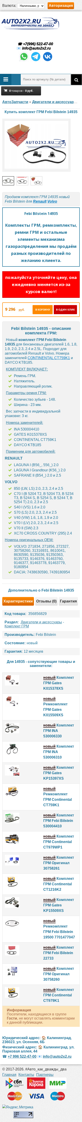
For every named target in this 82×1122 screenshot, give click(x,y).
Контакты (26, 1075)
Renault (39, 201)
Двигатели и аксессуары (41, 622)
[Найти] (76, 79)
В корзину (42, 309)
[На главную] (30, 23)
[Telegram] (35, 61)
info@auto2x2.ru (36, 48)
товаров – (21, 91)
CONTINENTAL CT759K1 (49, 358)
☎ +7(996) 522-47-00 (35, 44)
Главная (9, 1075)
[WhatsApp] (23, 61)
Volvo (52, 201)
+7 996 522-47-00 (22, 1056)
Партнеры (45, 1075)
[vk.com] (47, 61)
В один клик (65, 309)
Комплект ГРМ (17, 626)
